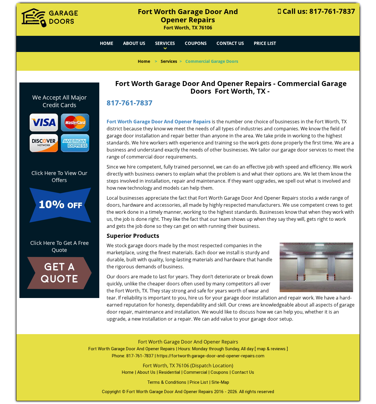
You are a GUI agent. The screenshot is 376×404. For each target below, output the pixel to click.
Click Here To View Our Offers (59, 176)
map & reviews (272, 348)
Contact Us (230, 43)
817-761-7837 (332, 11)
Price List (265, 43)
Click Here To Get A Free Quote (59, 246)
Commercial (195, 372)
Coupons (196, 43)
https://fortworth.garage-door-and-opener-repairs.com (210, 355)
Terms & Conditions (166, 382)
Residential (169, 372)
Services (165, 43)
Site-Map (220, 382)
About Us (134, 43)
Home (106, 43)
